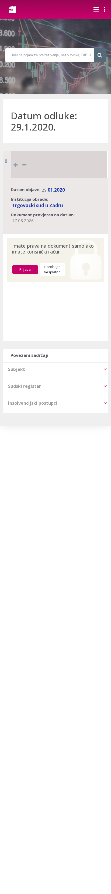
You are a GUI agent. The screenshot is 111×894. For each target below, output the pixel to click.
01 (50, 190)
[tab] (55, 369)
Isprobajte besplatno (52, 269)
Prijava (25, 269)
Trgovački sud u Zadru (37, 205)
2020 (59, 190)
